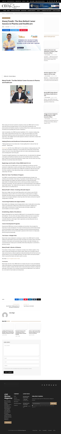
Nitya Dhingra (47, 54)
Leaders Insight (31, 10)
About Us (4, 1)
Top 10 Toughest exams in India (13, 258)
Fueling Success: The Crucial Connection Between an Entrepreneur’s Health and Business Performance (26, 404)
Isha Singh (7, 26)
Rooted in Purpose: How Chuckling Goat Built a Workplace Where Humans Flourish (21, 332)
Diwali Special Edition (39, 1)
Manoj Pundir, (5, 148)
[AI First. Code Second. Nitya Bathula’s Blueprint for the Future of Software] (35, 326)
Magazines (23, 10)
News (8, 10)
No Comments (19, 26)
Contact (24, 1)
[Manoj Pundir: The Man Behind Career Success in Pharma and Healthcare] (21, 50)
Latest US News (56, 10)
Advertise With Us (10, 1)
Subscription (18, 1)
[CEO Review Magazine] (11, 6)
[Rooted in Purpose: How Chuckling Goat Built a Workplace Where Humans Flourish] (21, 326)
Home (4, 10)
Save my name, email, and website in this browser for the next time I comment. (18, 368)
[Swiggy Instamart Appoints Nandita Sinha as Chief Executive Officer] (51, 108)
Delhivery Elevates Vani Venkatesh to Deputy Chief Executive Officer (50, 51)
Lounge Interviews (15, 10)
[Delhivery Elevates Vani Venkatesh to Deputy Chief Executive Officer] (51, 44)
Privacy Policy (52, 405)
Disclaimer (32, 1)
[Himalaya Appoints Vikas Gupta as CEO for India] (51, 67)
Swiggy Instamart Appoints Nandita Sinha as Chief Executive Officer (51, 115)
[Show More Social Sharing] (29, 30)
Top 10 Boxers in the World (29, 306)
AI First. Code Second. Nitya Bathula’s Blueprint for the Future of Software (34, 332)
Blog (38, 10)
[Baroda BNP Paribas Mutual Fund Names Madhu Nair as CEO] (51, 87)
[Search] (58, 1)
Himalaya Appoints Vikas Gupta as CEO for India (50, 73)
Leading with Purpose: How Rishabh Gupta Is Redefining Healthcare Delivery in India (8, 332)
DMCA (28, 1)
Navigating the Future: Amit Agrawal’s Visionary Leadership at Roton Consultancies (26, 397)
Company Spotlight (46, 10)
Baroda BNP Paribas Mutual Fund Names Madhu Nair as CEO (50, 94)
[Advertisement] (21, 63)
